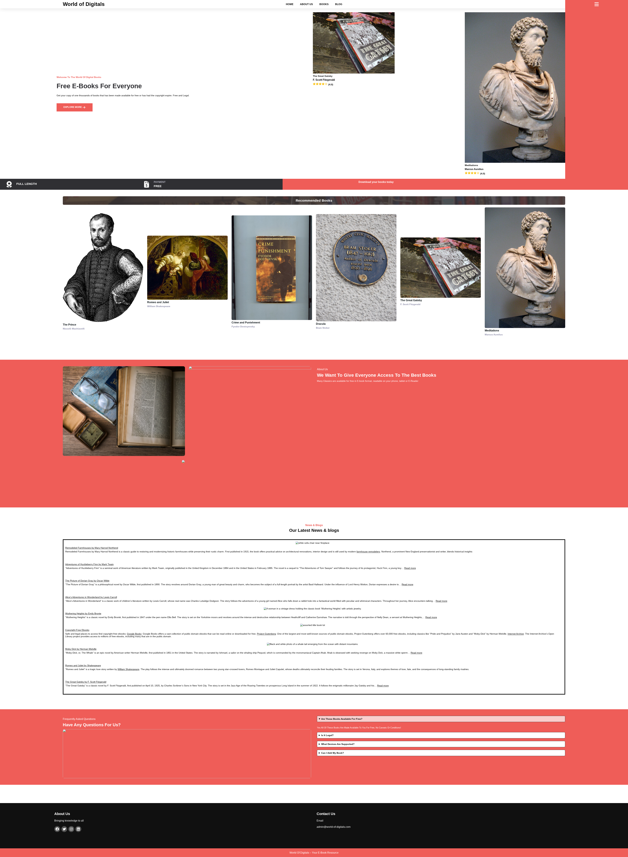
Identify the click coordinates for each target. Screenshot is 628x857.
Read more (410, 568)
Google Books (134, 633)
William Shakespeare (128, 669)
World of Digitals (84, 4)
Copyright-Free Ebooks (77, 630)
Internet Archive (516, 633)
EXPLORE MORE (72, 107)
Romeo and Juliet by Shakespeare (83, 665)
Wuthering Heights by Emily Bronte (83, 613)
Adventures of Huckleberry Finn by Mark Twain (89, 564)
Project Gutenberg (266, 633)
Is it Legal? (327, 735)
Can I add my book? (332, 753)
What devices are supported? (338, 744)
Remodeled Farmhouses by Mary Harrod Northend (91, 547)
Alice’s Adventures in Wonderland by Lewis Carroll (91, 597)
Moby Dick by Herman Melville (80, 649)
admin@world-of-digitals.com (333, 826)
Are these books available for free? (341, 719)
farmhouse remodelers (368, 551)
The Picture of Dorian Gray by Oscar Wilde (87, 580)
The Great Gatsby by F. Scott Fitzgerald (85, 682)
